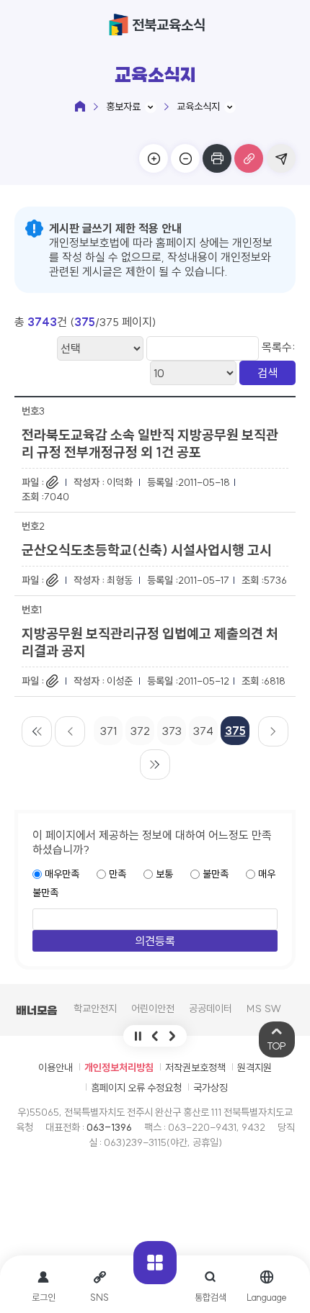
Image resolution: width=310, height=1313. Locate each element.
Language (266, 1297)
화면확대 (153, 158)
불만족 (216, 873)
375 (235, 730)
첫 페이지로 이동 (37, 731)
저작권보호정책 (195, 1067)
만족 (117, 873)
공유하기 (281, 158)
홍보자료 (123, 106)
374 (203, 730)
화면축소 (185, 158)
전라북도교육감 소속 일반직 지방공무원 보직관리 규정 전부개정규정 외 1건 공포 (150, 443)
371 (108, 730)
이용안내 (55, 1067)
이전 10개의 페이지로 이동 (70, 731)
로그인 (44, 1297)
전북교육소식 (168, 25)
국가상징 (210, 1087)
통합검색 (210, 1297)
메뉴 (155, 1262)
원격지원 (254, 1067)
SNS (99, 1297)
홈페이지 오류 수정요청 (136, 1087)
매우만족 (62, 873)
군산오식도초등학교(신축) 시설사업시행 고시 (147, 550)
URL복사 (248, 158)
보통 (164, 873)
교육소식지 (198, 106)
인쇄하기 (217, 158)
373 (172, 730)
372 (140, 730)
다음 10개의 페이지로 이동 (273, 731)
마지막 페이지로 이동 (155, 764)
